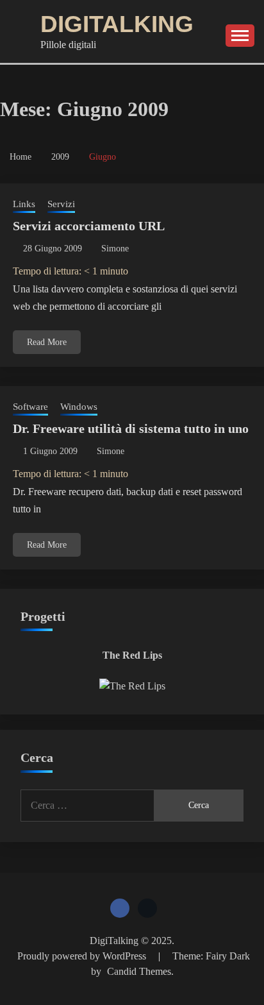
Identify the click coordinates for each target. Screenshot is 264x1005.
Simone (115, 248)
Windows (78, 406)
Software (30, 406)
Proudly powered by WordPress (83, 955)
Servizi (61, 204)
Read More (47, 342)
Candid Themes (139, 971)
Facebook (119, 908)
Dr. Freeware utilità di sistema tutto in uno (131, 428)
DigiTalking (117, 24)
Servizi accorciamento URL (89, 226)
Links (24, 204)
